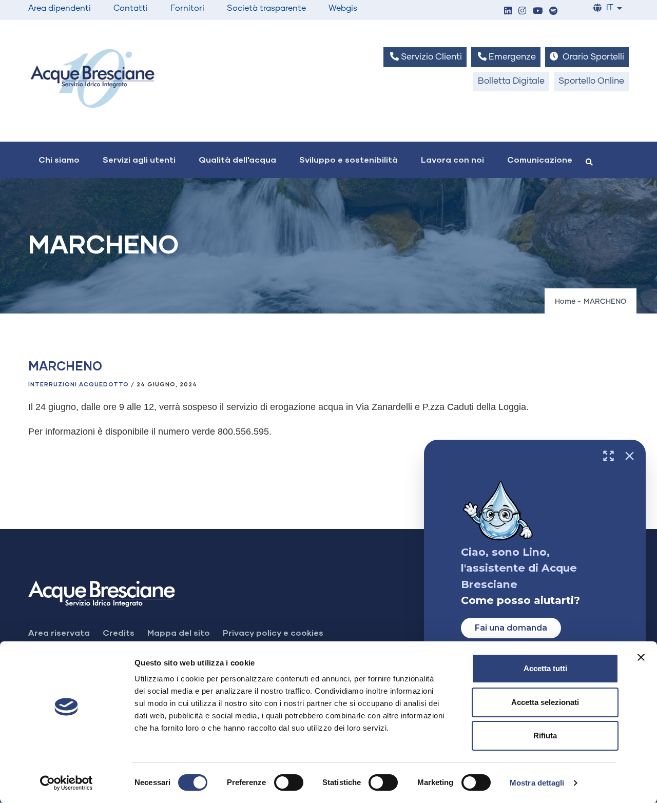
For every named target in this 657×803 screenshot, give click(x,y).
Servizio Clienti (430, 57)
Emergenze (511, 57)
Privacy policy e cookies (273, 632)
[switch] (288, 782)
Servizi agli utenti (139, 159)
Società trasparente (266, 8)
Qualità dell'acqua (237, 159)
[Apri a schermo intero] (608, 456)
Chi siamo (59, 159)
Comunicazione (539, 159)
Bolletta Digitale (511, 81)
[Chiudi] (629, 456)
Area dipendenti (59, 8)
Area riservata (59, 632)
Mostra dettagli (537, 782)
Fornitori (187, 8)
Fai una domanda (511, 628)
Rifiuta (545, 735)
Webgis (342, 8)
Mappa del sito (178, 632)
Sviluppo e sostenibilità (348, 159)
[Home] (92, 78)
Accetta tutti (545, 668)
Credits (118, 632)
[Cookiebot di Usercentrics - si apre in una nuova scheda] (66, 783)
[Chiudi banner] (641, 657)
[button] (507, 11)
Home (565, 301)
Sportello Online (591, 81)
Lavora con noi (452, 159)
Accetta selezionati (545, 702)
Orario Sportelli (592, 57)
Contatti (130, 8)
